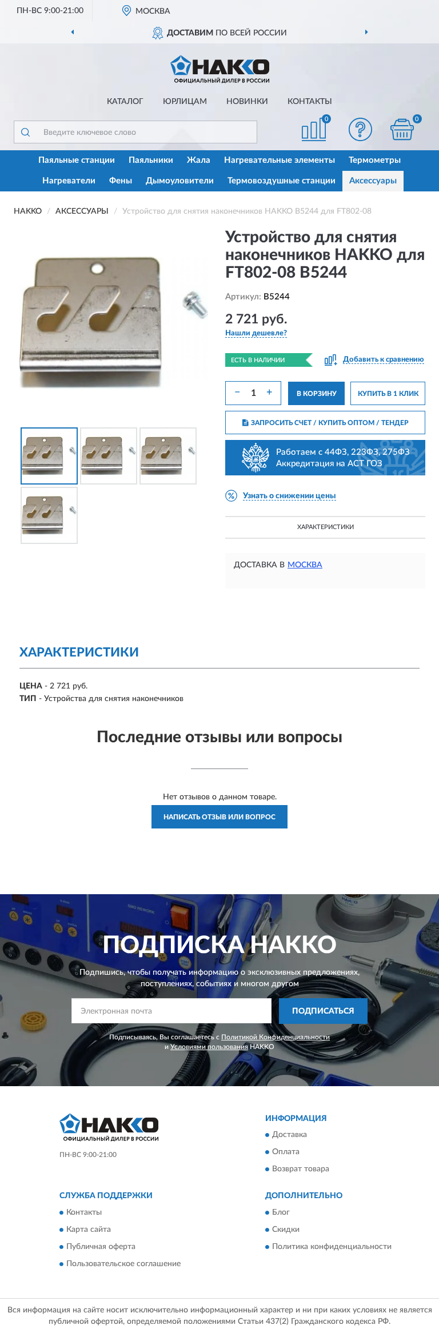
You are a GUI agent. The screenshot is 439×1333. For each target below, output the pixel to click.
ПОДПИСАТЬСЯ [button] (323, 1011)
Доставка (289, 1135)
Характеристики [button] (325, 527)
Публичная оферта (100, 1247)
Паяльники (151, 160)
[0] (402, 129)
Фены (120, 181)
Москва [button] (305, 565)
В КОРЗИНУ (317, 393)
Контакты (310, 102)
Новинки (247, 102)
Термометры (375, 160)
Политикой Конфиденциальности (275, 1037)
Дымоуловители (180, 181)
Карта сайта (88, 1230)
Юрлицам (185, 102)
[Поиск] (25, 132)
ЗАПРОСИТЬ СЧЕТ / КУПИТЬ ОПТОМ (330, 422)
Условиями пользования (209, 1046)
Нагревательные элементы (279, 160)
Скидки (286, 1230)
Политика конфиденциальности (332, 1247)
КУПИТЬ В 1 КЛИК (388, 393)
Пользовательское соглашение (123, 1264)
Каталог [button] (125, 102)
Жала (198, 160)
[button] (360, 129)
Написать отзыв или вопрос (219, 817)
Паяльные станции (76, 160)
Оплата (286, 1152)
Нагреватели (68, 181)
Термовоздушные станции (282, 181)
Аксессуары (373, 181)
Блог (281, 1212)
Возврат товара (300, 1170)
